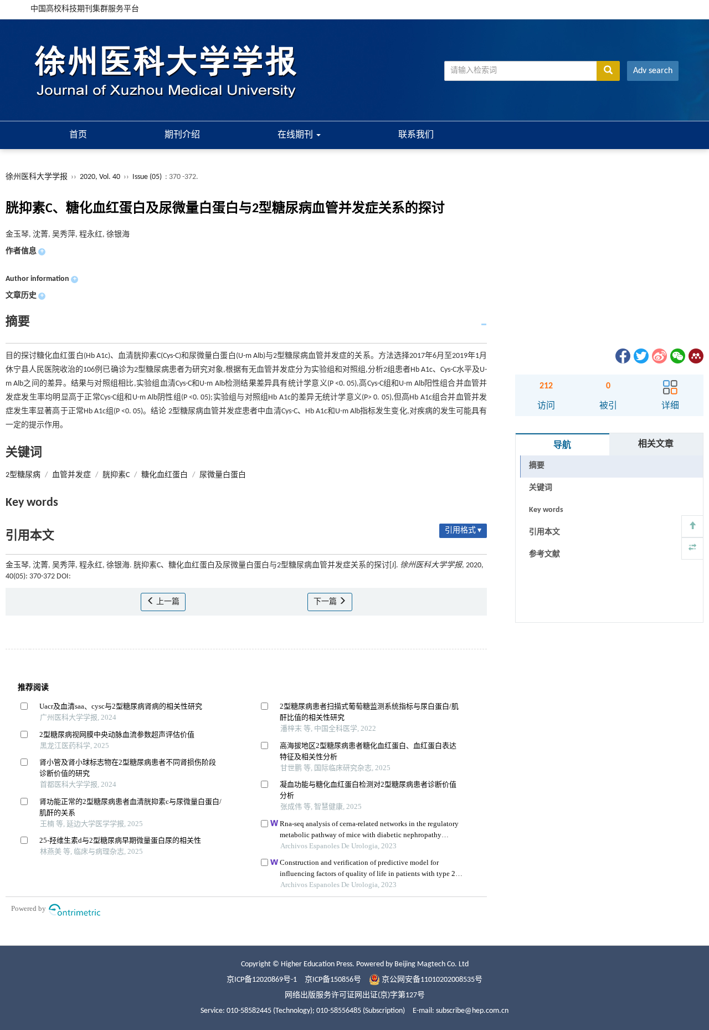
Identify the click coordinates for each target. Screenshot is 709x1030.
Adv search (652, 70)
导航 (562, 445)
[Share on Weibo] (658, 356)
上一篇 (167, 602)
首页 (78, 135)
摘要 (536, 466)
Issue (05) (147, 177)
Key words (546, 510)
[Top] (692, 526)
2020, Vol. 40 (101, 177)
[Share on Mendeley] (695, 356)
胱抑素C (116, 475)
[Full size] (692, 548)
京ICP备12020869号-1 (262, 980)
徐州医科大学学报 (37, 177)
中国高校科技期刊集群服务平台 (84, 9)
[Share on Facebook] (622, 356)
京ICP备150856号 (333, 980)
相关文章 (656, 444)
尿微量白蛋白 (222, 475)
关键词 (540, 488)
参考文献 (544, 554)
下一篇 (326, 602)
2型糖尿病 (23, 475)
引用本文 (544, 532)
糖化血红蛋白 (164, 475)
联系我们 (416, 135)
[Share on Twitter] (640, 356)
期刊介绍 (182, 135)
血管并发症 (71, 475)
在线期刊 (296, 135)
